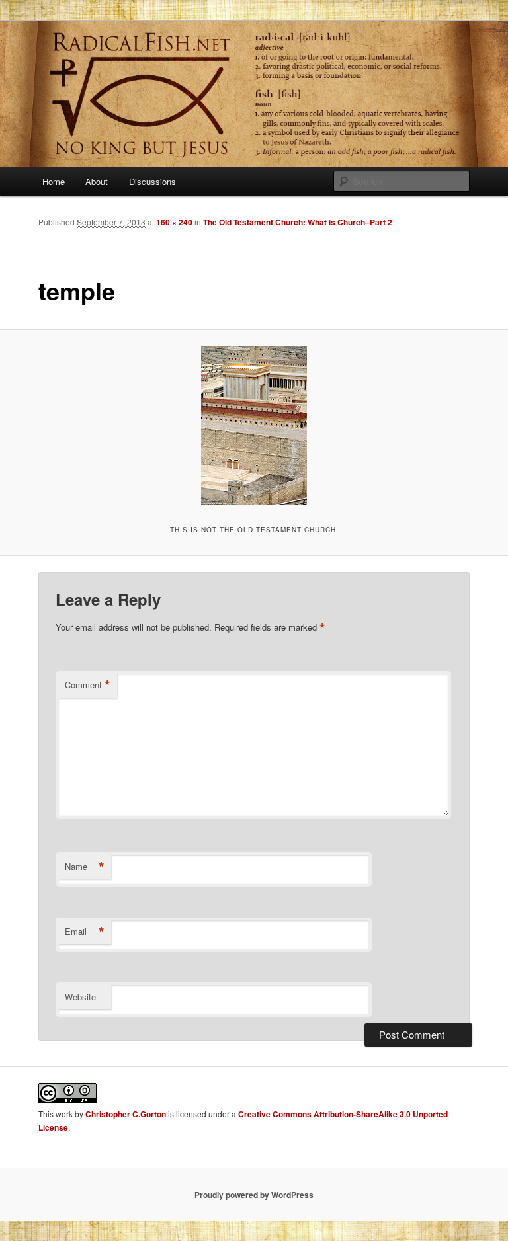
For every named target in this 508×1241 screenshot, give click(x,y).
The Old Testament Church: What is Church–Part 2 (297, 222)
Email (85, 931)
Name (85, 866)
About (96, 181)
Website (80, 996)
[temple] (254, 425)
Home (53, 181)
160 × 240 (174, 222)
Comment (87, 685)
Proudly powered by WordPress (254, 1195)
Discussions (152, 181)
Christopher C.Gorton (125, 1114)
